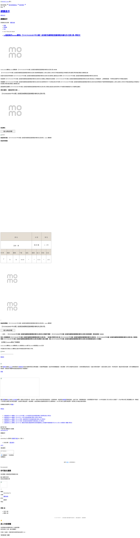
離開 (8, 535)
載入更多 (3, 448)
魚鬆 (2, 371)
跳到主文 (3, 15)
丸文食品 (15, 399)
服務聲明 (84, 517)
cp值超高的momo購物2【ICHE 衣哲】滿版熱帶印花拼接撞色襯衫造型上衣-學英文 (24, 419)
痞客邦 (13, 438)
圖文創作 (12, 442)
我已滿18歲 (3, 535)
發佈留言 (3, 456)
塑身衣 (2, 357)
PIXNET (59, 517)
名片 (5, 29)
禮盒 (12, 404)
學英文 (2, 408)
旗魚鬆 (64, 399)
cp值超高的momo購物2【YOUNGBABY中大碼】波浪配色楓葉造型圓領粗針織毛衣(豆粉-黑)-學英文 (42, 35)
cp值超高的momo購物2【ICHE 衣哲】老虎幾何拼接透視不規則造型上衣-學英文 (24, 421)
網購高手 (5, 11)
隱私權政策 (78, 517)
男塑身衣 (21, 366)
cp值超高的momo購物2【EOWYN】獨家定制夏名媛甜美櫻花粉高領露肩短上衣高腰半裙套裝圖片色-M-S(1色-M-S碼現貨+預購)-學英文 (38, 422)
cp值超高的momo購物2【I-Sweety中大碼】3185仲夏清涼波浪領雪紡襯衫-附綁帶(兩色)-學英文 (27, 415)
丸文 (9, 399)
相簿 (5, 25)
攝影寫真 (12, 22)
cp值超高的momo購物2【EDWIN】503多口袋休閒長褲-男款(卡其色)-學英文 (23, 417)
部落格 (5, 27)
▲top (2, 445)
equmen (10, 366)
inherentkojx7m (4, 430)
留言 (17, 438)
